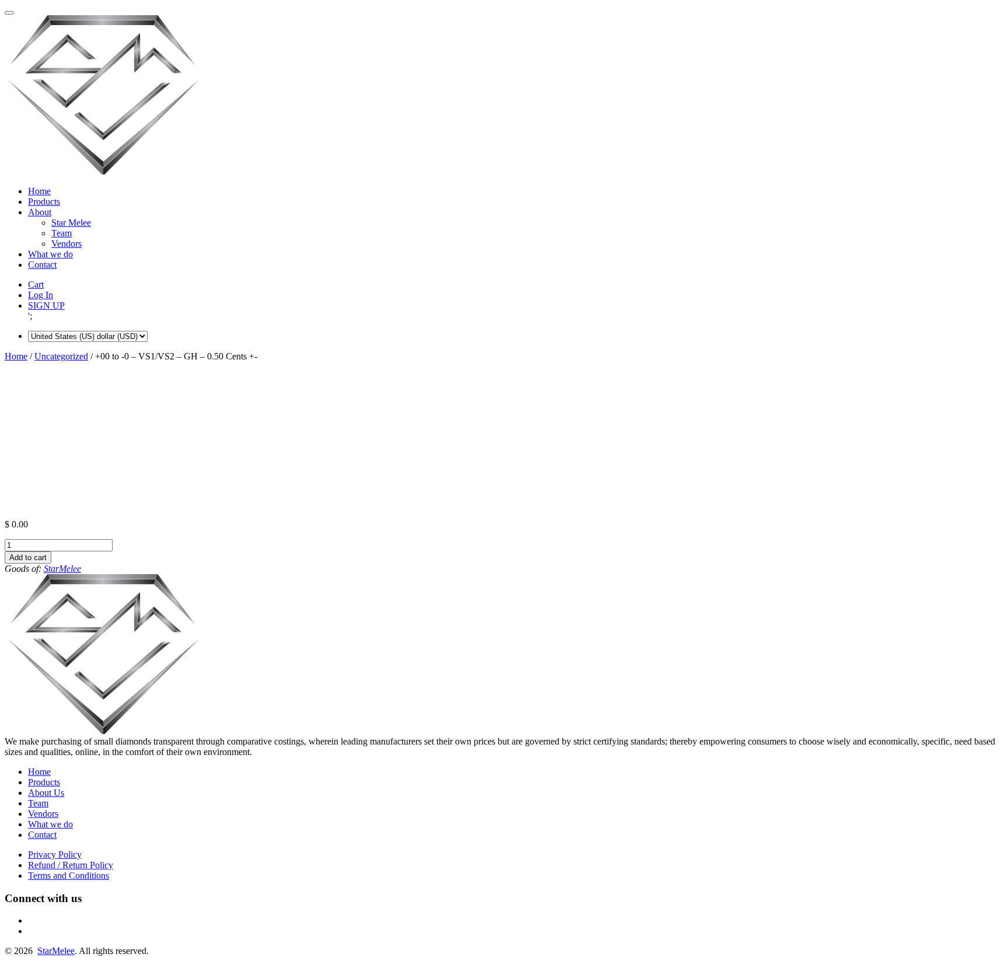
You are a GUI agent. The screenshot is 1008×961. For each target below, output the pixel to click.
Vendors (66, 244)
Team (61, 233)
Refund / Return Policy (70, 865)
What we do (50, 254)
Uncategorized (61, 356)
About (39, 212)
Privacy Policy (55, 854)
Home (39, 191)
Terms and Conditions (68, 875)
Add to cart (28, 557)
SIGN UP (46, 305)
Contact (42, 265)
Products (44, 202)
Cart (36, 284)
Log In (40, 295)
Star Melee (71, 223)
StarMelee (62, 569)
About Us (46, 793)
